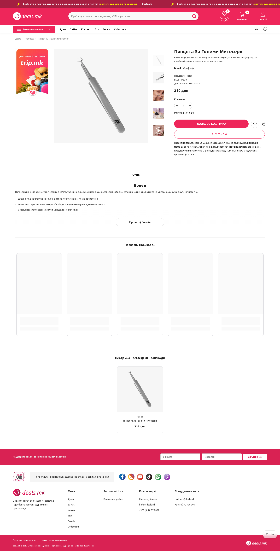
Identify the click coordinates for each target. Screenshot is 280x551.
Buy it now (219, 134)
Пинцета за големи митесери (140, 420)
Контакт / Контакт (148, 499)
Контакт (72, 510)
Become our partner (114, 499)
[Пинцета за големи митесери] (140, 389)
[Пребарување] (133, 16)
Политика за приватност (24, 540)
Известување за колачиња (54, 540)
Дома (18, 38)
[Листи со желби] (265, 29)
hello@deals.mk (147, 504)
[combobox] (129, 16)
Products (29, 38)
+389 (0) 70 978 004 (185, 504)
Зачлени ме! (255, 457)
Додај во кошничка (210, 123)
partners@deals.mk (184, 499)
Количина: (180, 99)
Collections (73, 526)
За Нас (71, 504)
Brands (71, 521)
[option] (101, 96)
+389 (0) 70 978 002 (149, 510)
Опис (136, 174)
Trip (70, 515)
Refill (189, 76)
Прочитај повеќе (140, 222)
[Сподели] (262, 124)
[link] (32, 73)
